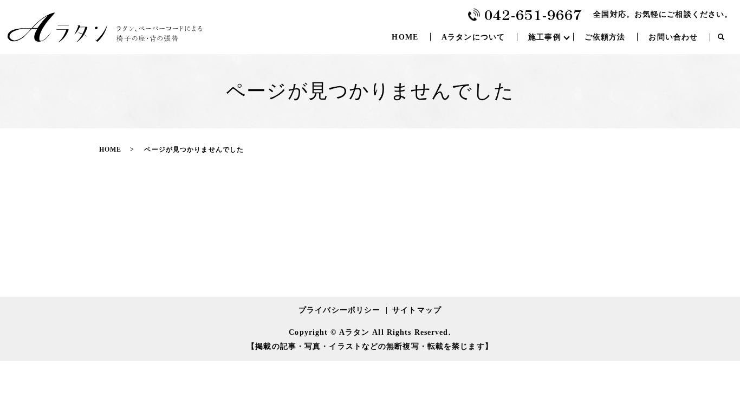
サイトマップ (417, 310)
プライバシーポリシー (339, 310)
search (721, 37)
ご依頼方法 (605, 37)
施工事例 (544, 37)
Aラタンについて (473, 37)
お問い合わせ (673, 37)
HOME (405, 37)
